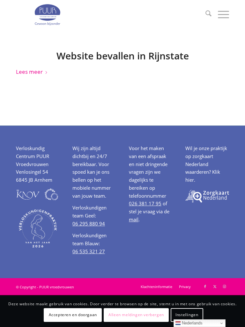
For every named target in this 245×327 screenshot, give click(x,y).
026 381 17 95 (145, 203)
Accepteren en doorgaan (73, 314)
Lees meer (29, 71)
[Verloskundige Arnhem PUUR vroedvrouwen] (47, 14)
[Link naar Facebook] (205, 286)
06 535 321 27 (88, 251)
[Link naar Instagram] (224, 286)
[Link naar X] (214, 286)
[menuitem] (205, 14)
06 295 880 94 (88, 223)
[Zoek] (205, 14)
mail (133, 219)
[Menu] (220, 14)
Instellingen (186, 314)
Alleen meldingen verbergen (136, 314)
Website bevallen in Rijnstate (122, 55)
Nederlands (192, 323)
